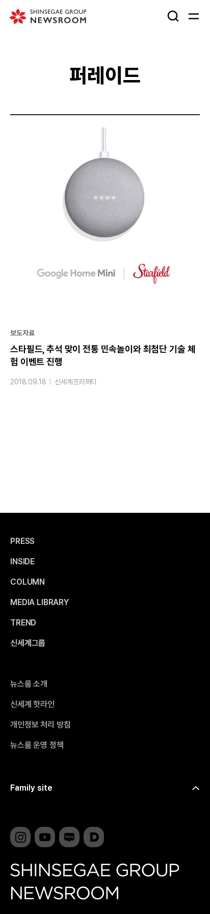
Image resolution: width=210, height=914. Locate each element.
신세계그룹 (27, 643)
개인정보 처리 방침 (40, 725)
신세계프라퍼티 (76, 382)
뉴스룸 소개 (28, 684)
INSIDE (22, 562)
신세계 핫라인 (32, 704)
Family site (31, 788)
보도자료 (22, 332)
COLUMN (27, 582)
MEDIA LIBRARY (39, 602)
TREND (23, 623)
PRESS (22, 541)
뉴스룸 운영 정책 (37, 745)
